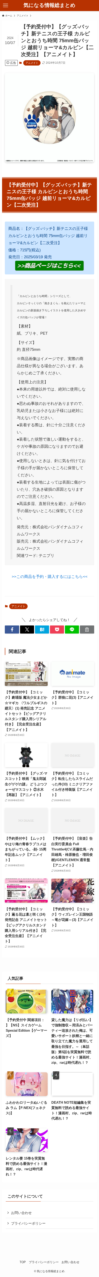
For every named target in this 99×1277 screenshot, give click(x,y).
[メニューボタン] (5, 5)
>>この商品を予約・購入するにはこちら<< (49, 576)
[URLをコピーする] (87, 629)
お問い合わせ (21, 1213)
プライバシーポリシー (28, 1223)
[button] (12, 629)
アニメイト (32, 62)
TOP (23, 1262)
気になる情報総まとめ (49, 5)
